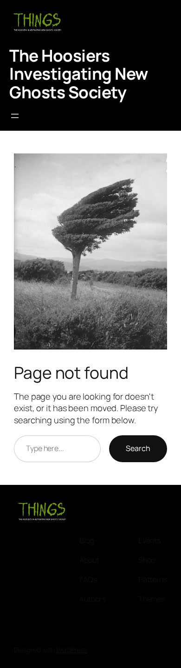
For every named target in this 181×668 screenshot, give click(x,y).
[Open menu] (14, 115)
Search (138, 448)
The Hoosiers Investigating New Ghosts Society (78, 73)
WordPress (71, 649)
